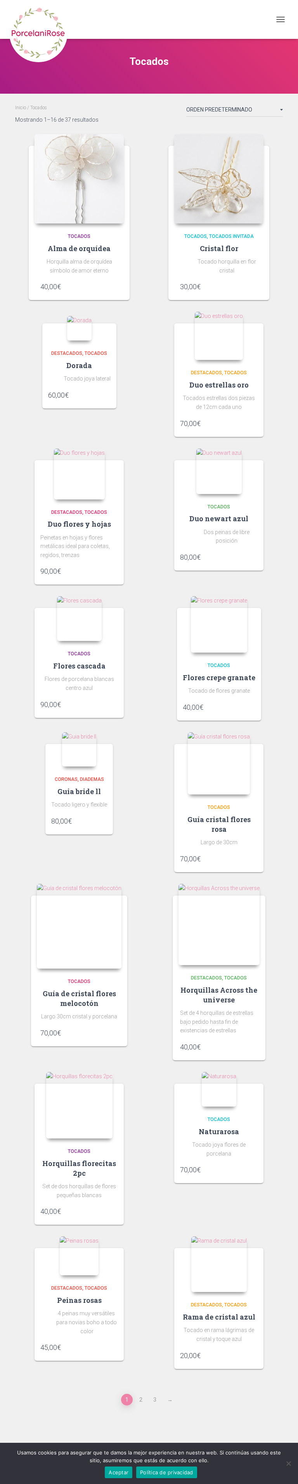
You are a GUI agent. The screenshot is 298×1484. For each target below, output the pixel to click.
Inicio (20, 107)
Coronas (66, 779)
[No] (288, 1463)
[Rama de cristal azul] (219, 1264)
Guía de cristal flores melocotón (79, 998)
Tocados (79, 236)
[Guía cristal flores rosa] (219, 763)
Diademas (92, 779)
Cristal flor (219, 248)
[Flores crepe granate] (219, 624)
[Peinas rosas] (79, 1255)
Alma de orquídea (79, 248)
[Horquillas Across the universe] (219, 924)
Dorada (79, 365)
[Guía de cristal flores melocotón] (79, 926)
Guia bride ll (79, 791)
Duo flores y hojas (79, 524)
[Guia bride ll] (79, 749)
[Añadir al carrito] (114, 286)
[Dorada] (79, 328)
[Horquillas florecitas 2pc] (79, 1105)
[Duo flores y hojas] (79, 474)
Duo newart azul (218, 518)
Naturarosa (219, 1131)
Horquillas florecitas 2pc (79, 1168)
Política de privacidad (166, 1472)
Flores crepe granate (219, 677)
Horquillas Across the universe (218, 994)
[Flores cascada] (79, 618)
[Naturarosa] (219, 1089)
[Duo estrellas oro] (219, 336)
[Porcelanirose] (41, 19)
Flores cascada (79, 665)
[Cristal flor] (218, 178)
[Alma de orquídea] (79, 178)
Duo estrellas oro (219, 384)
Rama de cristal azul (219, 1317)
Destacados (66, 353)
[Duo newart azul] (219, 471)
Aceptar (118, 1472)
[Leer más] (254, 1047)
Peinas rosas (79, 1300)
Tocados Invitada (231, 236)
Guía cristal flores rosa (219, 824)
